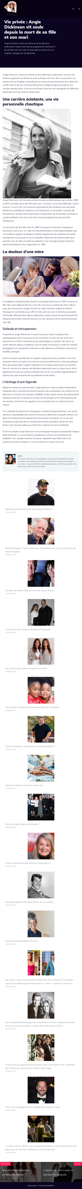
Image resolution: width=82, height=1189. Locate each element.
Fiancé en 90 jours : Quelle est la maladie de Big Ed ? (30, 746)
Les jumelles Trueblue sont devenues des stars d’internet (32, 707)
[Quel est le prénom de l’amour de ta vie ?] (41, 779)
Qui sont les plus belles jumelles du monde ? (26, 668)
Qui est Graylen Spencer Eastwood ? (22, 824)
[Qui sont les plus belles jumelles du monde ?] (41, 663)
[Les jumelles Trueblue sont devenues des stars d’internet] (41, 702)
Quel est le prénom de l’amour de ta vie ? (24, 785)
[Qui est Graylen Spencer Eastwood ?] (41, 818)
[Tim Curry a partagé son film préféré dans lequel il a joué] (41, 1101)
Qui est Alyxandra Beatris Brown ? (21, 941)
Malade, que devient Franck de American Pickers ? (29, 509)
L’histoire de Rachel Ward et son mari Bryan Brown (29, 590)
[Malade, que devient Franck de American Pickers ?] (41, 503)
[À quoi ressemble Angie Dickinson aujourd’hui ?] (41, 857)
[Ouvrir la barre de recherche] (73, 9)
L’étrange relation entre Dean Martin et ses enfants (29, 902)
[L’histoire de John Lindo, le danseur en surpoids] (41, 624)
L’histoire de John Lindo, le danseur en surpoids (27, 629)
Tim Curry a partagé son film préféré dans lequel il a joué (32, 1107)
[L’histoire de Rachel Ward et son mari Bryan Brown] (41, 585)
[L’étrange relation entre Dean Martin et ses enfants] (41, 896)
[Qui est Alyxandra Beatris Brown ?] (41, 935)
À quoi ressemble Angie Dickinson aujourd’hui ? (28, 863)
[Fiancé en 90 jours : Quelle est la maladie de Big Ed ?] (41, 740)
